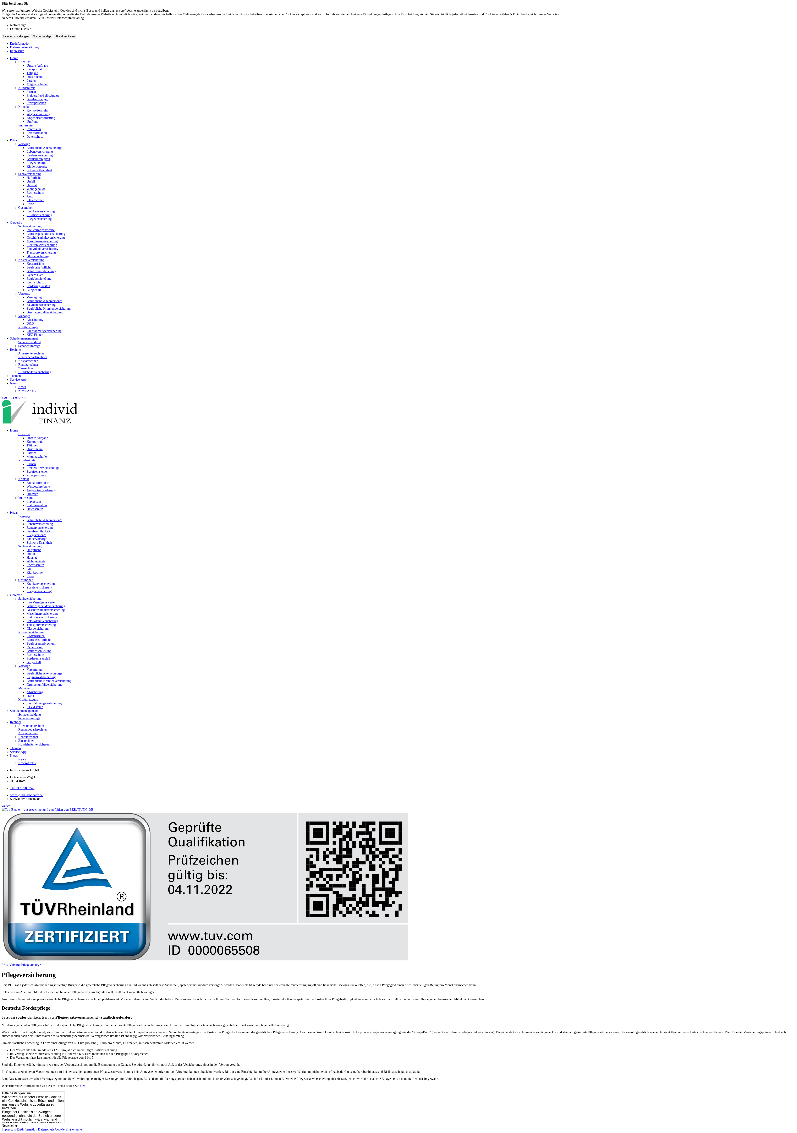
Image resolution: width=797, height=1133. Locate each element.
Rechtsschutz (35, 192)
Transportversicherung (41, 252)
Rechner (15, 349)
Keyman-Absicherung (41, 305)
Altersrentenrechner (31, 353)
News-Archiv (27, 390)
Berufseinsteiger (37, 99)
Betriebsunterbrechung (41, 271)
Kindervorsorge (37, 166)
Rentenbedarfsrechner (32, 357)
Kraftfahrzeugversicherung (44, 331)
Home (14, 58)
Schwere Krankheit (39, 170)
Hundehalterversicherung (34, 372)
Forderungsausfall (38, 286)
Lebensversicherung (40, 151)
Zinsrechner (26, 368)
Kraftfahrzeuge (28, 327)
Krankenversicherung (41, 211)
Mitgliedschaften (37, 84)
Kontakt (23, 106)
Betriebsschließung (39, 278)
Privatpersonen (36, 103)
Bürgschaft (34, 290)
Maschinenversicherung (42, 241)
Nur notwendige (42, 36)
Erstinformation (20, 43)
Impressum (17, 51)
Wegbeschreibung (38, 114)
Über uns (24, 62)
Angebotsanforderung (41, 118)
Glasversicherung (38, 256)
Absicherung (35, 319)
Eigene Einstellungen (16, 36)
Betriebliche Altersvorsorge (44, 148)
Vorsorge (24, 144)
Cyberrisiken (35, 275)
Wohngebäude (36, 189)
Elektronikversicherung (42, 245)
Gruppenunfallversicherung (44, 312)
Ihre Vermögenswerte (41, 230)
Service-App (18, 379)
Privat (14, 140)
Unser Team (35, 76)
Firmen (31, 91)
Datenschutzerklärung (24, 47)
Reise (30, 204)
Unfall (31, 181)
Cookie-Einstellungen (69, 1129)
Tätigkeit (32, 73)
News (14, 383)
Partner (31, 80)
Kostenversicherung (31, 260)
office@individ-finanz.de (26, 795)
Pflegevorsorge (36, 162)
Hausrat (32, 185)
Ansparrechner (28, 361)
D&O (30, 323)
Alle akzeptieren (65, 36)
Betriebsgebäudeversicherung (46, 233)
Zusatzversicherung (39, 215)
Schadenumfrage (29, 346)
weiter (6, 806)
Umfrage (32, 121)
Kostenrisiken (36, 263)
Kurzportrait (35, 69)
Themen (15, 376)
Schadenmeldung (29, 342)
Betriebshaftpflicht (39, 267)
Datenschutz (35, 136)
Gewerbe (16, 222)
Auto (30, 196)
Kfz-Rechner (35, 200)
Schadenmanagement (24, 338)
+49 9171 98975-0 (22, 788)
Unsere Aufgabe (37, 65)
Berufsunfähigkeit (38, 159)
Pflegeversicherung (39, 219)
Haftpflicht (34, 177)
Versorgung (34, 297)
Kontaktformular (37, 110)
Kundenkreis (26, 88)
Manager (24, 316)
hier (82, 1086)
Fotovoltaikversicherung (42, 248)
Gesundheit (25, 207)
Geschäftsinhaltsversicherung (46, 237)
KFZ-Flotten (35, 334)
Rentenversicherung (40, 155)
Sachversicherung (30, 174)
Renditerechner (28, 364)
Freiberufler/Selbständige (43, 95)
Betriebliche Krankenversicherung (49, 308)
